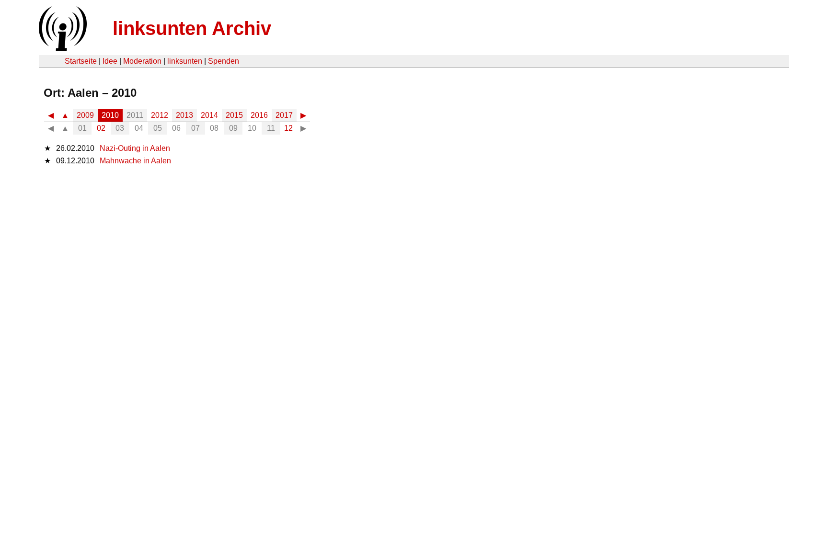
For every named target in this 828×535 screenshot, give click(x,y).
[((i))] (61, 48)
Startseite (81, 61)
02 (101, 128)
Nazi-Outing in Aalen (135, 148)
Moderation (142, 61)
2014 (209, 115)
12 (288, 128)
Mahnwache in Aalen (135, 161)
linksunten (184, 61)
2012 (159, 115)
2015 (234, 115)
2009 (85, 115)
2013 (184, 115)
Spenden (223, 61)
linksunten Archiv (192, 28)
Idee (110, 61)
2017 (284, 115)
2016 (259, 115)
